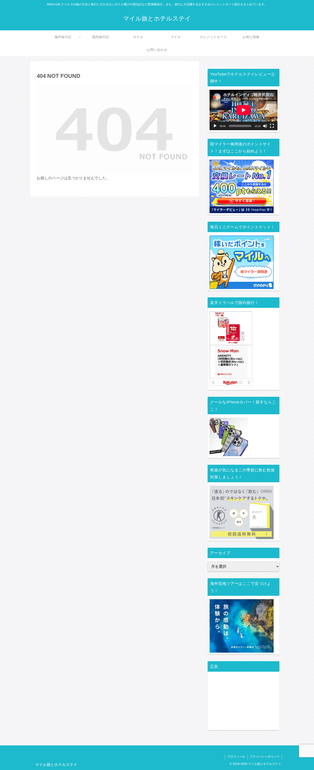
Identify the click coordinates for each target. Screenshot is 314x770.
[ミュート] (265, 126)
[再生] (215, 126)
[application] (243, 110)
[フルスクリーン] (272, 126)
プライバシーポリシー (265, 756)
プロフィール (236, 756)
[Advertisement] (243, 702)
